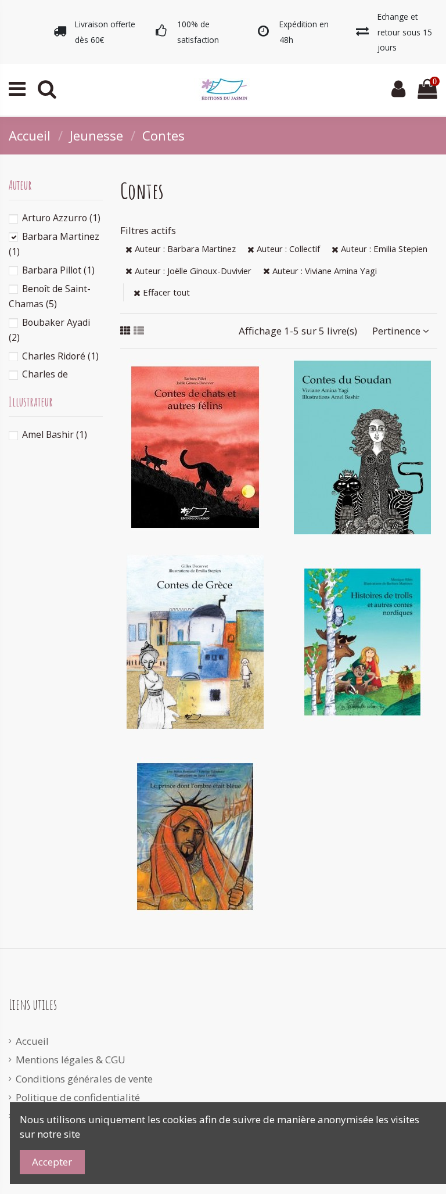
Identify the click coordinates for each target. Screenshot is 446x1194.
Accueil (32, 1041)
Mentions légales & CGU (70, 1059)
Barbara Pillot (58, 270)
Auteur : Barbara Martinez (184, 248)
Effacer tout (165, 292)
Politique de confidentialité (78, 1097)
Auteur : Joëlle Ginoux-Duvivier (191, 270)
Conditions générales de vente (84, 1078)
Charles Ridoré (60, 356)
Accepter (52, 1161)
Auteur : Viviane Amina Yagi (323, 270)
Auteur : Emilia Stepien (383, 248)
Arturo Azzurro (61, 217)
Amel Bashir (54, 434)
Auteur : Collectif (287, 248)
